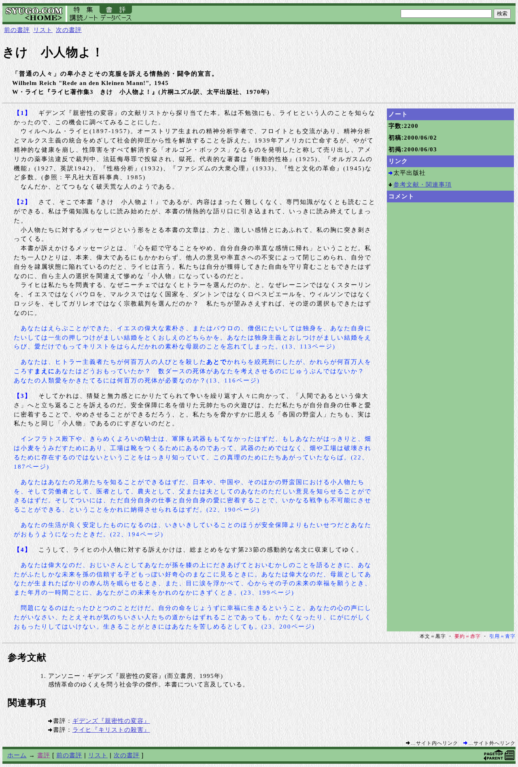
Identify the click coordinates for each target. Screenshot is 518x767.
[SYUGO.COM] (34, 19)
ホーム (17, 755)
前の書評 (17, 29)
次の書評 (69, 29)
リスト (43, 29)
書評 (43, 755)
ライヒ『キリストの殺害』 (111, 729)
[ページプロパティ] (509, 759)
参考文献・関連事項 (422, 184)
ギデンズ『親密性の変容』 (111, 720)
